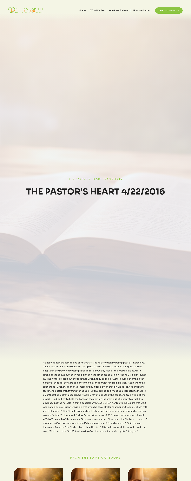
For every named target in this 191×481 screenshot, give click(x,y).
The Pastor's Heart (85, 179)
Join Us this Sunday (169, 10)
